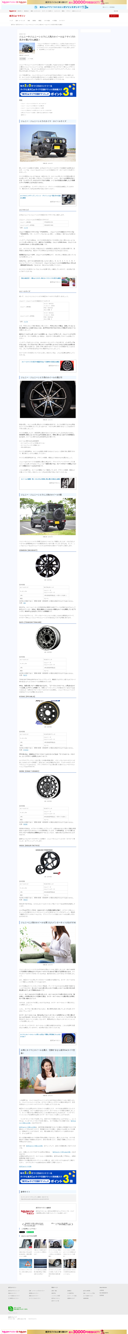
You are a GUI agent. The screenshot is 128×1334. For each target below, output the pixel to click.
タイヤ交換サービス (88, 1295)
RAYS (25, 675)
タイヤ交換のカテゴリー (14, 1295)
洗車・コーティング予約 (89, 1293)
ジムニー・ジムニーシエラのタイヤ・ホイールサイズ (33, 103)
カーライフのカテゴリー (34, 1298)
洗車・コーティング (20, 20)
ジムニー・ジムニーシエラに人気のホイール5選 (32, 108)
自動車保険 (85, 1298)
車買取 (34, 20)
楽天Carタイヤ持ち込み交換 (61, 1152)
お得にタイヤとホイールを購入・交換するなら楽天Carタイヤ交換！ (37, 112)
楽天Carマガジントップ (13, 1290)
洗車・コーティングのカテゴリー (37, 1290)
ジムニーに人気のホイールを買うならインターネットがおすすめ (36, 110)
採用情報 (102, 1295)
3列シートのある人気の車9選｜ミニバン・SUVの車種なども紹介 (61, 1224)
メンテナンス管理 (56, 1295)
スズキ (26, 228)
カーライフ (62, 20)
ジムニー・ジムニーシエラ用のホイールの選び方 (32, 105)
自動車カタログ (71, 1298)
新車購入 (69, 1290)
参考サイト (23, 115)
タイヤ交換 (47, 20)
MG (24, 603)
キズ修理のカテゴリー (13, 1298)
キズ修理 (54, 20)
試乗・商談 (54, 1290)
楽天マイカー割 (55, 1300)
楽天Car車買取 (86, 1290)
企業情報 (102, 1290)
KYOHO (25, 750)
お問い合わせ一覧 (21, 1319)
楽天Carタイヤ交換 (25, 1166)
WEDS (25, 900)
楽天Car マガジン (56, 1298)
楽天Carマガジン (20, 24)
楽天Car (13, 24)
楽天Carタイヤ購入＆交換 (27, 1127)
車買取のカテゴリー (33, 1293)
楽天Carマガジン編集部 (43, 1208)
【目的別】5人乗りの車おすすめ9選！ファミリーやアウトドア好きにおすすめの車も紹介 (34, 1225)
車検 (29, 20)
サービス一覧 (11, 1319)
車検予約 (54, 1293)
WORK (25, 824)
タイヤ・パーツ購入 (72, 1295)
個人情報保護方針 (104, 1293)
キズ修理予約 (70, 1293)
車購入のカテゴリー (33, 1295)
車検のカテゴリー (12, 1293)
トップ (11, 20)
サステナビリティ (32, 1319)
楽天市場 (116, 11)
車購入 (40, 20)
